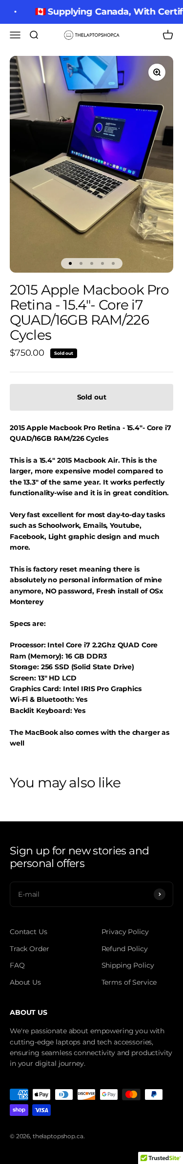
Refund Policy (125, 948)
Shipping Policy (128, 965)
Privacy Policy (125, 931)
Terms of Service (129, 982)
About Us (25, 982)
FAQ (17, 965)
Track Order (29, 948)
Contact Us (28, 931)
